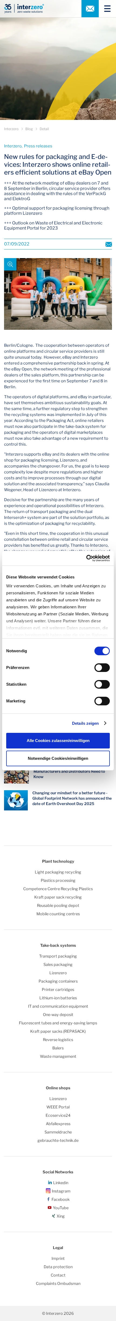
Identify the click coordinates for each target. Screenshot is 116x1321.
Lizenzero (58, 972)
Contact (58, 1275)
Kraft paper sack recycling (58, 897)
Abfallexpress (58, 1123)
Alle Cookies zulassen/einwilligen (58, 740)
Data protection (58, 1266)
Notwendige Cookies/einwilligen (58, 758)
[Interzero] (24, 8)
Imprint (58, 1258)
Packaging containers (58, 981)
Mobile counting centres (58, 913)
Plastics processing (58, 880)
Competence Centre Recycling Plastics (58, 888)
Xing (61, 1216)
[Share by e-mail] (108, 244)
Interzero (11, 129)
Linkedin (60, 1182)
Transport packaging (58, 956)
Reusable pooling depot (58, 905)
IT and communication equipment (58, 1006)
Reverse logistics (58, 1039)
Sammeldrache (58, 1132)
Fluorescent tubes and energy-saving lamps (58, 1023)
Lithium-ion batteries (58, 998)
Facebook (61, 1199)
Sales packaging (58, 964)
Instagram (61, 1191)
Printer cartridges (58, 989)
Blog (29, 129)
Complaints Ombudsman (58, 1283)
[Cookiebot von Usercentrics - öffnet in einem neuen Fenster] (86, 558)
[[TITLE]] (105, 8)
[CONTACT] (90, 8)
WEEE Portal (58, 1107)
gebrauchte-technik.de (58, 1140)
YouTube (61, 1207)
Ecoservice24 (58, 1115)
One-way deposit (58, 1014)
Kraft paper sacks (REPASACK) (58, 1031)
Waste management (58, 1056)
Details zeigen (85, 723)
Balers (58, 1048)
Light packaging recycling (58, 872)
